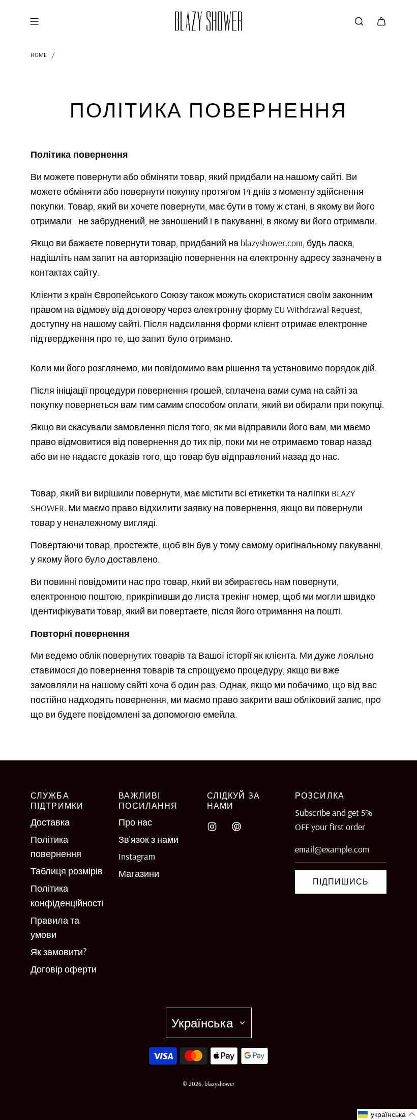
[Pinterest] (236, 826)
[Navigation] (34, 21)
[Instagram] (212, 826)
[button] (387, 1114)
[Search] (359, 21)
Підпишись (341, 881)
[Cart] (381, 21)
